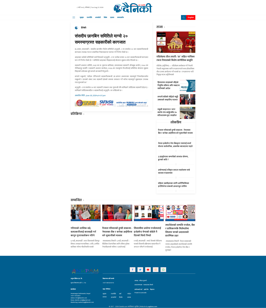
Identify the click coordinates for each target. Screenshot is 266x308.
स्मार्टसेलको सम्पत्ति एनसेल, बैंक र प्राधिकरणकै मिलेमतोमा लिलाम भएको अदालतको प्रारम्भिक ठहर (180, 230)
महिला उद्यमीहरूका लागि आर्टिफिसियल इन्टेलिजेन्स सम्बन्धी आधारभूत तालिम (173, 185)
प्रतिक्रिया (76, 114)
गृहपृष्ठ (82, 17)
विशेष (105, 17)
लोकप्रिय (176, 122)
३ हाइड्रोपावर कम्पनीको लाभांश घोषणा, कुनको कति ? (173, 158)
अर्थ (120, 293)
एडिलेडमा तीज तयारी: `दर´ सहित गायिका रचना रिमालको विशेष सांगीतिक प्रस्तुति (175, 58)
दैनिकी (83, 28)
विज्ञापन (152, 289)
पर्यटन (129, 293)
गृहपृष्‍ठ (104, 294)
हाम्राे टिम (146, 289)
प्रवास (112, 17)
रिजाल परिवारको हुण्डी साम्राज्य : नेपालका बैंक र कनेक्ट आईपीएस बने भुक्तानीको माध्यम (175, 131)
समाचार (105, 297)
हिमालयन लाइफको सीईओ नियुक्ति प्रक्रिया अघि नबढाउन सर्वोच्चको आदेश (169, 85)
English (191, 17)
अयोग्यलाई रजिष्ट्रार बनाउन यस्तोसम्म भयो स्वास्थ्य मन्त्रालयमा (174, 171)
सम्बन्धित (77, 200)
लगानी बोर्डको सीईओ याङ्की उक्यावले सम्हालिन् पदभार (168, 98)
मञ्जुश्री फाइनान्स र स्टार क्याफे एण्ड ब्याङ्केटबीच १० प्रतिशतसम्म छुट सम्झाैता (167, 112)
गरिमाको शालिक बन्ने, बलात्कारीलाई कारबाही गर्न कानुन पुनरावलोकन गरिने (83, 231)
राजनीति (89, 17)
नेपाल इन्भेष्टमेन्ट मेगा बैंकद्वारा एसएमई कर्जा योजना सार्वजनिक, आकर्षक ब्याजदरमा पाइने (175, 145)
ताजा (159, 27)
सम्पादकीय (120, 17)
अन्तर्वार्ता (98, 17)
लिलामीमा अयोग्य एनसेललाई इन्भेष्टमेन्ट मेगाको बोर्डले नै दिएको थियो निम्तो (147, 231)
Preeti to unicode (140, 292)
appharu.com (152, 306)
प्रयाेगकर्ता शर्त (138, 289)
